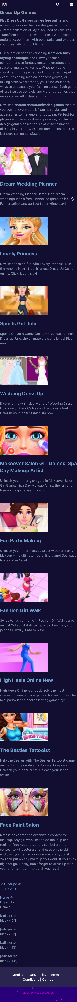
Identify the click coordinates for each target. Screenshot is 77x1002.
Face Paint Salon (19, 825)
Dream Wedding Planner (28, 184)
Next (10, 889)
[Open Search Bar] (58, 4)
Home (4, 897)
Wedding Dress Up (21, 393)
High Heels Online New (26, 680)
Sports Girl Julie (19, 323)
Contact (48, 979)
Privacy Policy (35, 975)
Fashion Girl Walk (20, 610)
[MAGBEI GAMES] (4, 4)
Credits (17, 975)
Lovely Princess (18, 254)
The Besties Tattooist (25, 750)
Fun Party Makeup (21, 540)
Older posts (13, 884)
